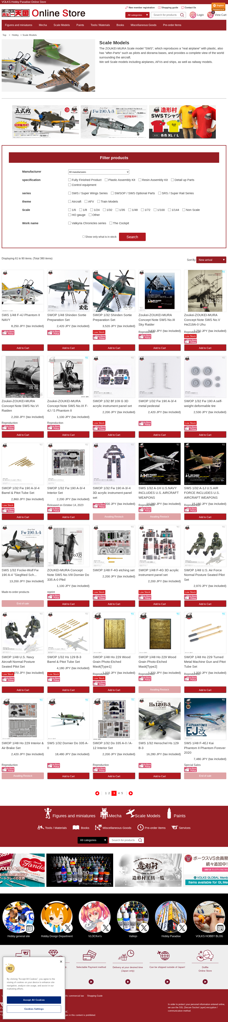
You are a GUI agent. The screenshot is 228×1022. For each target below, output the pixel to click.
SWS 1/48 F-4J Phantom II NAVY (21, 317)
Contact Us (190, 7)
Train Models (109, 201)
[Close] (61, 961)
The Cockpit (121, 223)
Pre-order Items (172, 25)
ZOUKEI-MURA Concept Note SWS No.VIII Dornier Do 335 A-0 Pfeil (68, 574)
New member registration (142, 7)
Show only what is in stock (101, 236)
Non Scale (193, 210)
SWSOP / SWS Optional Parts (135, 193)
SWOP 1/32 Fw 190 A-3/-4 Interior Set (66, 490)
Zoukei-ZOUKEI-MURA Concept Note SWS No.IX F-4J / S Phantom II (67, 405)
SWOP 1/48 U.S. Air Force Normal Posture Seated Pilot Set (204, 574)
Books (120, 25)
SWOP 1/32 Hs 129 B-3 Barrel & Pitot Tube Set (64, 659)
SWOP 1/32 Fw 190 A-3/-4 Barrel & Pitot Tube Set (21, 490)
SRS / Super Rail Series (178, 193)
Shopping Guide (94, 996)
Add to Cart (23, 348)
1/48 (135, 210)
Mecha (43, 25)
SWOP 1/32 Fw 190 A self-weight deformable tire (203, 403)
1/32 (109, 210)
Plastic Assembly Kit (121, 180)
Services (184, 828)
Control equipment (84, 185)
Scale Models (62, 25)
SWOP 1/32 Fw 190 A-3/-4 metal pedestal (157, 403)
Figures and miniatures (18, 25)
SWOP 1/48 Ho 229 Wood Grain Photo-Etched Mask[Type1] (112, 661)
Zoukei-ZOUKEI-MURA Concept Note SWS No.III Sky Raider (157, 319)
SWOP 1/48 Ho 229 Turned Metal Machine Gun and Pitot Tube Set (205, 661)
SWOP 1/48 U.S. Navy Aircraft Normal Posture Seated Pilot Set (18, 661)
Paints (80, 25)
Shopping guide (169, 7)
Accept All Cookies (34, 1000)
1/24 (97, 210)
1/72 (147, 210)
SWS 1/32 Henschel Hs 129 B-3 (159, 745)
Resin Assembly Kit (155, 180)
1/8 (85, 210)
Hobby (15, 35)
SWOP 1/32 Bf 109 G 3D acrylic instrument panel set (112, 403)
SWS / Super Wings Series (90, 193)
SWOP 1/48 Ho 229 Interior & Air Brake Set (23, 745)
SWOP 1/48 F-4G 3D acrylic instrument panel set (159, 572)
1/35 (122, 210)
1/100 (161, 210)
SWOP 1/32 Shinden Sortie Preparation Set (112, 317)
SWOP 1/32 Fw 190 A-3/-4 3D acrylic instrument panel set (112, 492)
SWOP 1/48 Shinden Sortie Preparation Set (66, 317)
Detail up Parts (184, 180)
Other (96, 215)
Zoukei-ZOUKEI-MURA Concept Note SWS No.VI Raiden (20, 405)
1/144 (175, 210)
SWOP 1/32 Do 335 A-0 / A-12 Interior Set (112, 745)
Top (4, 35)
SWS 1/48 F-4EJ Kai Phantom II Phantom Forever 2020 (204, 747)
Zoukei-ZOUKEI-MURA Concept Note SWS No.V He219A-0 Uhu (202, 319)
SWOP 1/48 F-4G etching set (114, 570)
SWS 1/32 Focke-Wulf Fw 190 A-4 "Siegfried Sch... (20, 572)
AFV (91, 201)
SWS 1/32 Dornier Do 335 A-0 (67, 745)
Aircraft (76, 201)
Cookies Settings (34, 1009)
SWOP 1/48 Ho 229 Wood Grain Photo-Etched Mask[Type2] (157, 661)
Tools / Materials (100, 25)
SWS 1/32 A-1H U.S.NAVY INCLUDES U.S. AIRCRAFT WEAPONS (159, 492)
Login (200, 14)
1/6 (74, 210)
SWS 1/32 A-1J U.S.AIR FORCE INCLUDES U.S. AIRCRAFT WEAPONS (202, 492)
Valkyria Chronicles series (89, 223)
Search (132, 237)
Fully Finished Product (86, 180)
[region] (34, 988)
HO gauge (78, 215)
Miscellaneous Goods (143, 25)
